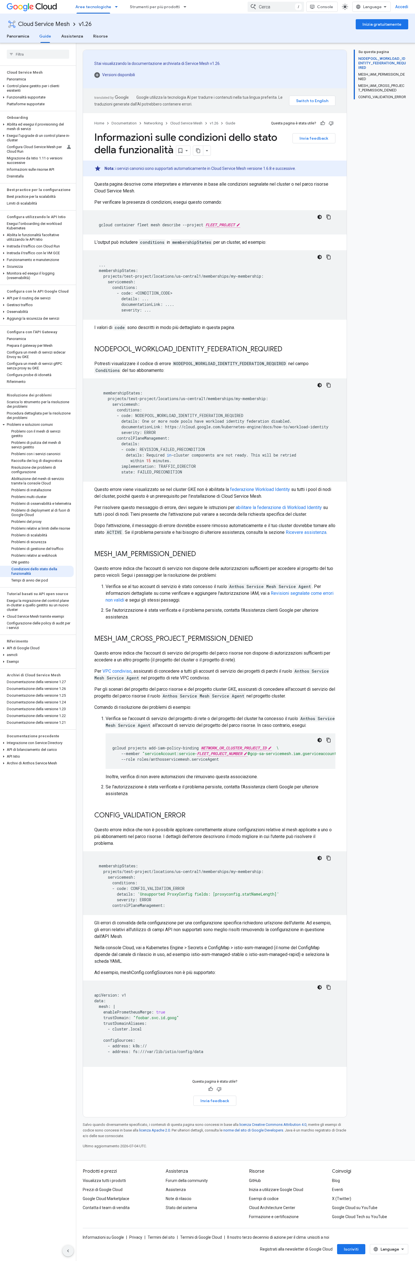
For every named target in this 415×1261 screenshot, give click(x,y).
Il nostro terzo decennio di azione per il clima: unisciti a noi (278, 1237)
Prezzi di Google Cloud (103, 1189)
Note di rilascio (178, 1198)
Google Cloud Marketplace (106, 1198)
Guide (45, 36)
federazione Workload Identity (260, 489)
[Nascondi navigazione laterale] (68, 1250)
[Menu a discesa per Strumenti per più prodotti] (186, 7)
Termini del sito (161, 1237)
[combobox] (276, 7)
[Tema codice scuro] (319, 217)
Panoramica (18, 36)
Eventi (337, 1189)
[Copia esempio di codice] (328, 217)
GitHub (255, 1180)
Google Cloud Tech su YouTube (359, 1216)
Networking (153, 123)
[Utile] (322, 123)
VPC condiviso (117, 671)
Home (99, 123)
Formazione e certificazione (274, 1216)
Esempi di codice (264, 1198)
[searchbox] (38, 54)
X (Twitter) (341, 1198)
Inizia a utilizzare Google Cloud (276, 1189)
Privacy (135, 1237)
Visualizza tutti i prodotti (104, 1180)
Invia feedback (314, 138)
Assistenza (72, 36)
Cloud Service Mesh (44, 24)
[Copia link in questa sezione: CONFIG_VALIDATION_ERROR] (191, 815)
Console (325, 6)
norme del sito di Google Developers (253, 1130)
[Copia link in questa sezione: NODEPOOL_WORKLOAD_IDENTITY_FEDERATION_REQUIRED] (288, 349)
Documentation (124, 123)
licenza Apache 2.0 (154, 1130)
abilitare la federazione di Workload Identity (279, 507)
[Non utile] (331, 123)
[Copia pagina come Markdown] (198, 150)
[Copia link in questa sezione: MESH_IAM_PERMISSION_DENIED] (201, 554)
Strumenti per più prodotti (155, 6)
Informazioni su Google (103, 1237)
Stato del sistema (181, 1207)
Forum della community (187, 1180)
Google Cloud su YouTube (354, 1207)
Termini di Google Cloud (201, 1237)
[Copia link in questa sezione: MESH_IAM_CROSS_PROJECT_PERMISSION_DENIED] (258, 639)
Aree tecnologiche (93, 6)
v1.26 (85, 24)
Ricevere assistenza (306, 532)
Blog (336, 1180)
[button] (37, 88)
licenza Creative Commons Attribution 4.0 (272, 1124)
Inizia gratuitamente (381, 24)
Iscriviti (351, 1249)
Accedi (401, 7)
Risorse (100, 36)
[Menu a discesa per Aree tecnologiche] (118, 7)
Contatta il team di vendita (106, 1207)
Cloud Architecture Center (272, 1207)
